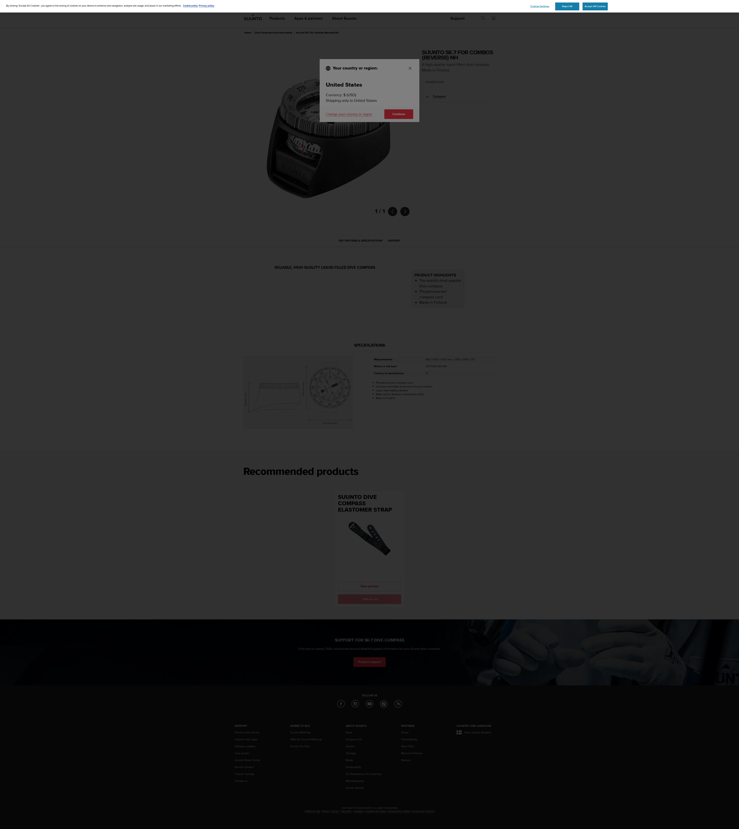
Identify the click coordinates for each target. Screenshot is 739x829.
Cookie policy (190, 6)
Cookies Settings (539, 6)
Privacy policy (206, 6)
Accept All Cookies (595, 6)
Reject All (567, 6)
